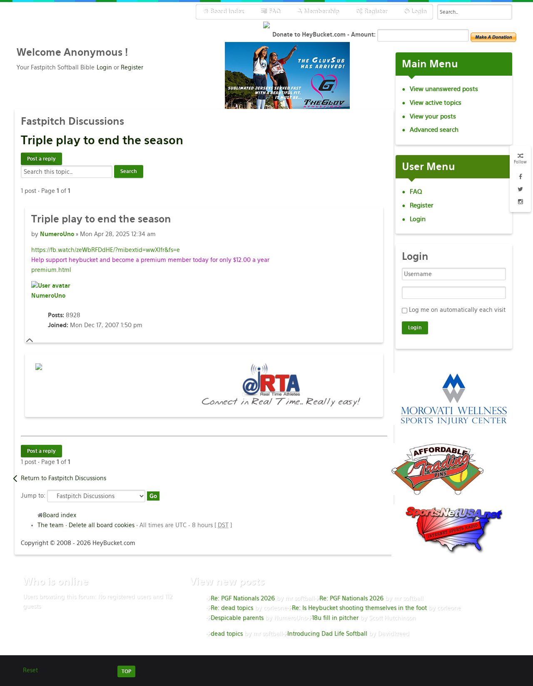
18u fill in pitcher (335, 617)
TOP (126, 671)
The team (50, 525)
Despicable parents (237, 617)
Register (132, 67)
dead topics (227, 633)
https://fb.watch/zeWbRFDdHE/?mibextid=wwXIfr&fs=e (105, 250)
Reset (30, 670)
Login (104, 67)
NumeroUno (57, 234)
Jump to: (33, 495)
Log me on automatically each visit (457, 309)
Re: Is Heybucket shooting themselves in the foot (359, 608)
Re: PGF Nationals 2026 (243, 598)
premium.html (51, 270)
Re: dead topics (232, 608)
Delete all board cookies (101, 525)
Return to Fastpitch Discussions (63, 478)
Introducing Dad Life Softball (327, 633)
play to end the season (102, 140)
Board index (59, 515)
